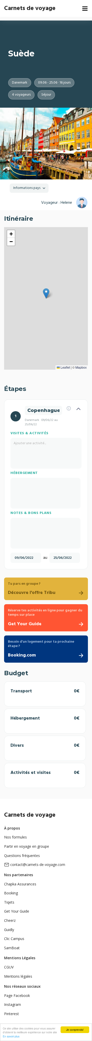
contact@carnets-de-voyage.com (37, 864)
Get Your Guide (16, 911)
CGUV (9, 967)
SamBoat (12, 947)
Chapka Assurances (20, 884)
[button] (46, 293)
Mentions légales (18, 976)
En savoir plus (11, 1036)
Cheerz (10, 920)
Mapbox (81, 367)
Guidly (9, 929)
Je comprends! (75, 1030)
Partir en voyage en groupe (26, 846)
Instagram (12, 1004)
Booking (11, 893)
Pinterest (11, 1013)
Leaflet (65, 367)
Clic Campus (14, 938)
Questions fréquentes (22, 855)
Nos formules (15, 837)
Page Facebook (17, 995)
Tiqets (9, 902)
